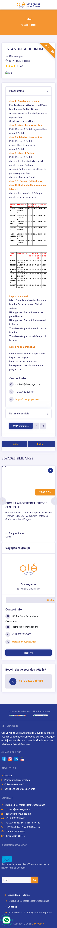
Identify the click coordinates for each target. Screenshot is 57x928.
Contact (8, 775)
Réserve (28, 652)
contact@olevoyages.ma (28, 384)
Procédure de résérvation (17, 780)
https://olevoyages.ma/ (27, 399)
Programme (16, 90)
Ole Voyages (16, 56)
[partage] (36, 426)
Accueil (24, 25)
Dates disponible (19, 413)
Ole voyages (38, 923)
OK (34, 880)
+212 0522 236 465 (15, 818)
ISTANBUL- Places (19, 60)
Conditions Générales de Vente (19, 789)
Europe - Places (16, 533)
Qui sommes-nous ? (14, 784)
